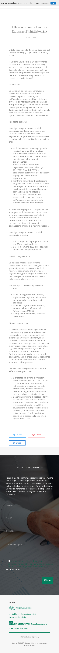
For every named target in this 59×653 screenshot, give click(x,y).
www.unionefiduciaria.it (18, 617)
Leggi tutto (45, 3)
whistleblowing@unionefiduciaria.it (22, 614)
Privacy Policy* (13, 569)
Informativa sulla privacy (29, 637)
